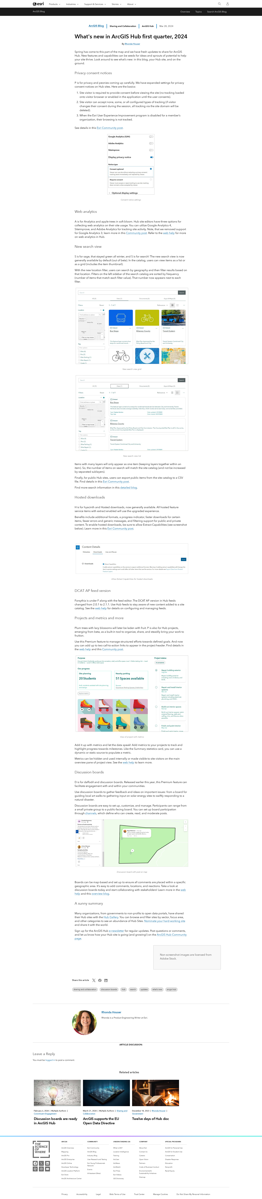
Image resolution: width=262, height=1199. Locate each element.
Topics (198, 11)
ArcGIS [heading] (64, 1142)
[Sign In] (227, 4)
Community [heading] (92, 1142)
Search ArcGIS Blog (217, 11)
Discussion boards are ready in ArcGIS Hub (55, 1121)
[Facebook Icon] (100, 981)
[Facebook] (35, 1163)
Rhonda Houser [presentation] (159, 1111)
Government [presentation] (137, 1114)
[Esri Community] (35, 1168)
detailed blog (128, 487)
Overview (185, 11)
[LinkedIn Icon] (106, 981)
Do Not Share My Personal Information (193, 1194)
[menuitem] (72, 1148)
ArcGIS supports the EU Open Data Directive (101, 1121)
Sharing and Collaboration (123, 26)
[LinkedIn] (47, 1163)
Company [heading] (143, 1142)
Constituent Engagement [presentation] (45, 1114)
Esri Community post (116, 481)
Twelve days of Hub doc (150, 1119)
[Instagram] (41, 1168)
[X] (41, 1163)
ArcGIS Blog (39, 11)
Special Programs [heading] (173, 1142)
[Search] (219, 4)
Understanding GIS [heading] (121, 1142)
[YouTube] (47, 1168)
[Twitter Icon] (94, 981)
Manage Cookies (160, 1194)
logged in (50, 1060)
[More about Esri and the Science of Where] (41, 1150)
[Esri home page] (38, 4)
